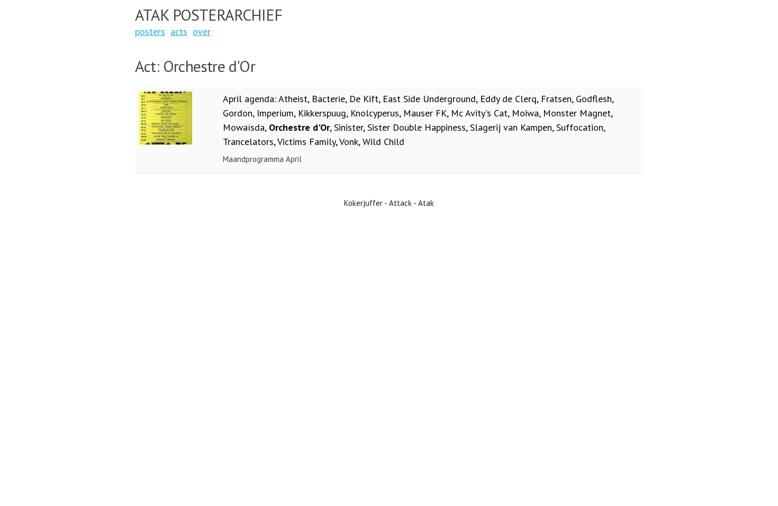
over (202, 31)
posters (150, 31)
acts (178, 31)
